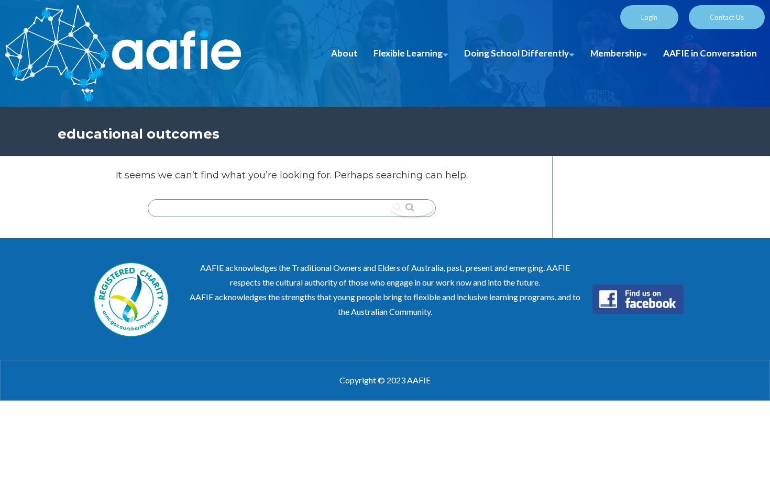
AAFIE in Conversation (710, 53)
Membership (616, 53)
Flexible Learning (408, 53)
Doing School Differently (516, 53)
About (344, 53)
